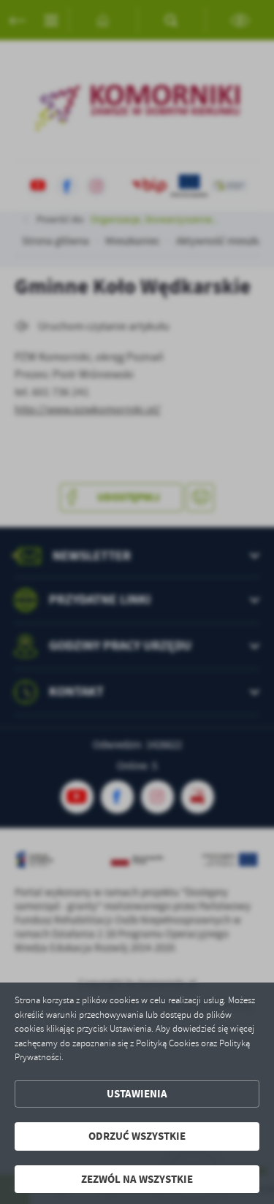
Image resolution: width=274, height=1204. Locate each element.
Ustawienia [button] (137, 1093)
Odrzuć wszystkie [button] (137, 1136)
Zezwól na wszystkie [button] (137, 1179)
